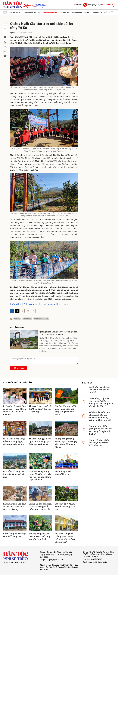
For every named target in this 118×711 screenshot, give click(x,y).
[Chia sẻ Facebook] (5, 37)
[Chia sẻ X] (17, 311)
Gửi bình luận (19, 368)
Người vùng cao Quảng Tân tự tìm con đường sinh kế (99, 389)
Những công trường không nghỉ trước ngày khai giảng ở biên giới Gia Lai (66, 443)
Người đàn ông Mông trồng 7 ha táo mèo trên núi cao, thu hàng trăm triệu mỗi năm (40, 475)
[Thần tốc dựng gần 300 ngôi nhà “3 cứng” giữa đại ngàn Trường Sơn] (40, 428)
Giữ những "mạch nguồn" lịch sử (63, 472)
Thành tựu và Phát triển (101, 12)
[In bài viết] (5, 51)
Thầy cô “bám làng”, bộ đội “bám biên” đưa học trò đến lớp (40, 409)
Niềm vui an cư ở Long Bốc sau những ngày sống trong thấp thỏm (14, 441)
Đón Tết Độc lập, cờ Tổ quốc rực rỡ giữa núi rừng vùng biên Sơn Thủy (65, 410)
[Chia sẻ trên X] (5, 42)
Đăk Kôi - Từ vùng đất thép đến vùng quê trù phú (13, 474)
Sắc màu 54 (64, 12)
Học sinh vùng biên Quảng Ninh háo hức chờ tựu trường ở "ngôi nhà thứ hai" (65, 538)
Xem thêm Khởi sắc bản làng (18, 382)
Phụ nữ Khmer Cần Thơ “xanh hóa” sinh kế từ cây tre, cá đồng (14, 507)
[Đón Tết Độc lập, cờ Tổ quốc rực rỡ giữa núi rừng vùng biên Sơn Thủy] (66, 396)
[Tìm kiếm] (106, 12)
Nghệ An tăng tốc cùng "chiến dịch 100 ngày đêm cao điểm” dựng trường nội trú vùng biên (100, 416)
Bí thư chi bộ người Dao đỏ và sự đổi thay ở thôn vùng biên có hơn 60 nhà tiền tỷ (14, 410)
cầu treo (17, 318)
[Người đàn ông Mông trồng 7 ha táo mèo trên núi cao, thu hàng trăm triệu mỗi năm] (40, 461)
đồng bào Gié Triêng (41, 318)
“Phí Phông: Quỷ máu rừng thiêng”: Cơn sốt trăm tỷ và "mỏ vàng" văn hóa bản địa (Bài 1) (100, 402)
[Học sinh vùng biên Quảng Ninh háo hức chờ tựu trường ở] (66, 523)
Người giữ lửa (76, 12)
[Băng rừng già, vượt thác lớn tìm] (40, 523)
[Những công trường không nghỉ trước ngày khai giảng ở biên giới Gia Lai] (66, 428)
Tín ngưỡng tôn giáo (32, 12)
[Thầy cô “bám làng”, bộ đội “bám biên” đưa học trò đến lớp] (40, 396)
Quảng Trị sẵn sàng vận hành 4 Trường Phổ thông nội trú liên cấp (40, 507)
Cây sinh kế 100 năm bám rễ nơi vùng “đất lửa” (65, 507)
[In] (28, 311)
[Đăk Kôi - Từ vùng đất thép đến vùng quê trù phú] (15, 461)
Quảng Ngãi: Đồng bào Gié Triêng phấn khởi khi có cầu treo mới (58, 333)
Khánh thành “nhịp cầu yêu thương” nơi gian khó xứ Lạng (39, 304)
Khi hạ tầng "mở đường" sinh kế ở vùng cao (14, 535)
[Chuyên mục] (112, 12)
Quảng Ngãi (27, 318)
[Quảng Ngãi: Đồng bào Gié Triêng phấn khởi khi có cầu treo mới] (24, 339)
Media (86, 12)
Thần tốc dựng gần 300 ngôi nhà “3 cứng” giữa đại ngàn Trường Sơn (40, 441)
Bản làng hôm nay (50, 12)
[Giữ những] (66, 461)
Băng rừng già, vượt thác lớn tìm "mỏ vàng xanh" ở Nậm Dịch (39, 536)
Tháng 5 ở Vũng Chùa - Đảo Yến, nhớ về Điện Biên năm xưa (99, 442)
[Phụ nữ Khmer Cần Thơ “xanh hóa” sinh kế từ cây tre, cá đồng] (15, 493)
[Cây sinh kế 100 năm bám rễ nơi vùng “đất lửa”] (66, 493)
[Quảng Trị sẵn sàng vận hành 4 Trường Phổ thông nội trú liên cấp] (40, 493)
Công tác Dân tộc (15, 12)
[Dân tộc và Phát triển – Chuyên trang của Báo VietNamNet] (12, 4)
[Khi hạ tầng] (15, 523)
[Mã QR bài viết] (5, 56)
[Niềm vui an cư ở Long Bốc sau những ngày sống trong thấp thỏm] (15, 428)
